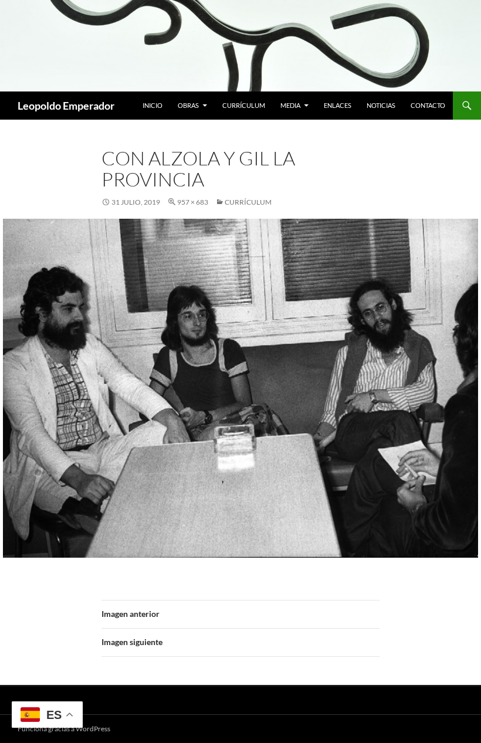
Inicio (152, 105)
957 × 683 (192, 202)
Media (290, 105)
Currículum (243, 105)
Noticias (381, 105)
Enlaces (337, 105)
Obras (188, 105)
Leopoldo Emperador (66, 105)
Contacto (428, 105)
